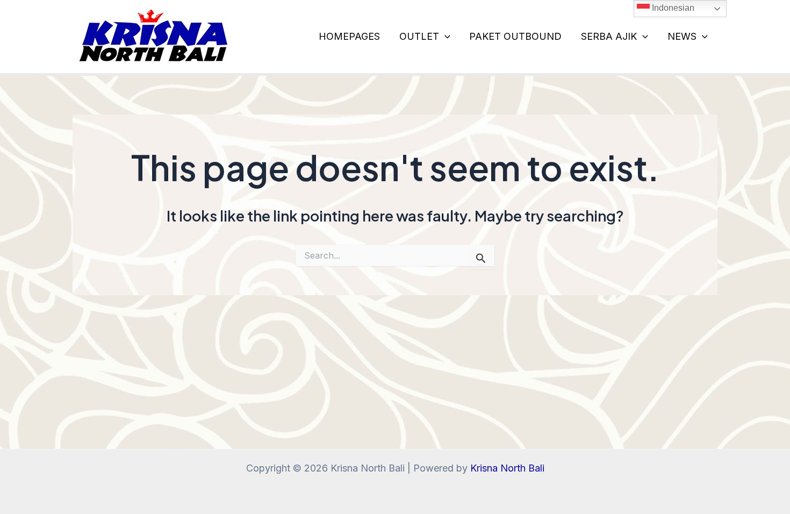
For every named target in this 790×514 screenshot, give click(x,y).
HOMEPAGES (349, 36)
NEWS (681, 36)
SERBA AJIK (609, 36)
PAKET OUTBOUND (515, 36)
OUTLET (419, 36)
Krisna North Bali (507, 468)
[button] (444, 36)
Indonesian (672, 7)
